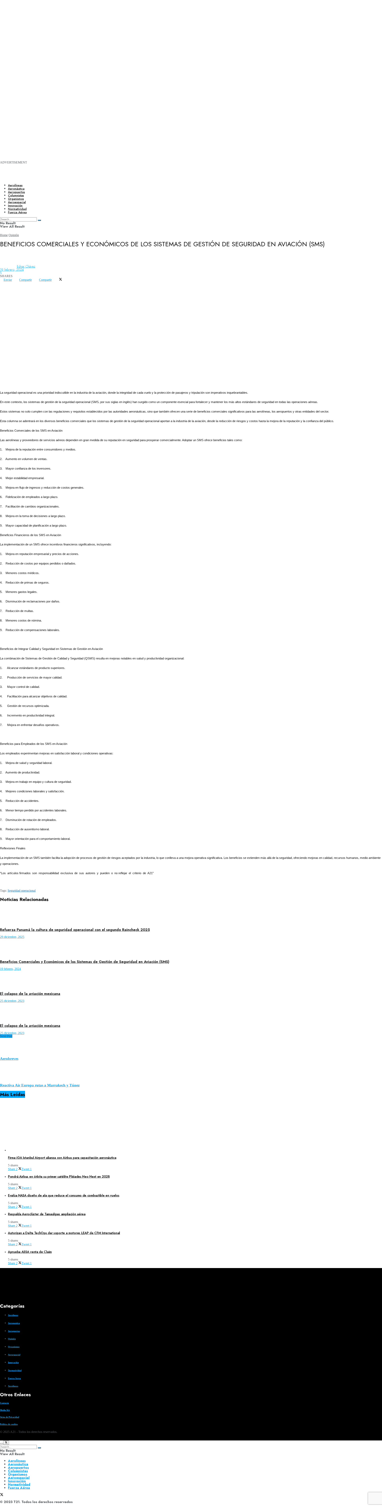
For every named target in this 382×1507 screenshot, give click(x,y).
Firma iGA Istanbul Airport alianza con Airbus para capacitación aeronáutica (62, 1157)
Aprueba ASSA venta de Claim (30, 1252)
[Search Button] (39, 1447)
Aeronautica (14, 1323)
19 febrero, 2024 (12, 269)
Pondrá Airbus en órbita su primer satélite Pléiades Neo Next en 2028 (59, 1176)
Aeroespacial (14, 1354)
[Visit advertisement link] (159, 52)
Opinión (14, 235)
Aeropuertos (16, 192)
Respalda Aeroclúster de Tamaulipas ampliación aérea (47, 1214)
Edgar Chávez (26, 266)
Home (4, 235)
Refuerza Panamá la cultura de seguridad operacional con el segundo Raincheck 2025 (75, 929)
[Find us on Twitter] (1, 1438)
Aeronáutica (16, 189)
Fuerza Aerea (14, 1378)
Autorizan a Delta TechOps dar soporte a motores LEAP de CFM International (64, 1233)
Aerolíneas (15, 185)
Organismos (13, 1347)
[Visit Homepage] (137, 177)
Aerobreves (9, 1059)
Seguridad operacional (22, 890)
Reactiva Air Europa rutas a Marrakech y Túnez (40, 1085)
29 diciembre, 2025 (12, 937)
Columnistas (18, 1470)
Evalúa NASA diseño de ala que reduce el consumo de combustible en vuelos (63, 1195)
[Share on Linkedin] (10, 283)
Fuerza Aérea (19, 1487)
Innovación (13, 1362)
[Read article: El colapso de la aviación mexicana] (191, 979)
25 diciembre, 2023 (12, 1000)
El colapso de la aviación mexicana (30, 993)
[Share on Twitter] (60, 279)
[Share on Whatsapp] (3, 283)
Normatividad (14, 1370)
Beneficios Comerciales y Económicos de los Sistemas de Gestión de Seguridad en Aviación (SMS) (84, 961)
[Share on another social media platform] (3, 286)
